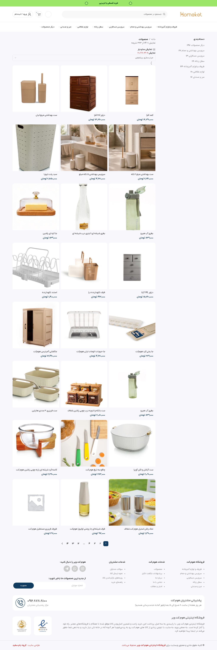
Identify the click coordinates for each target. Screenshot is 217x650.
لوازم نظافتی (198, 71)
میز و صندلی (198, 77)
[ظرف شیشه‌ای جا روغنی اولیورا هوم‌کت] (84, 502)
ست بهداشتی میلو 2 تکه (142, 174)
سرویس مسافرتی (196, 55)
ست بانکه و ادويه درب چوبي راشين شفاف (86, 410)
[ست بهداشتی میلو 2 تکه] (132, 147)
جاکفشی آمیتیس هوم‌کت (45, 351)
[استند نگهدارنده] (36, 266)
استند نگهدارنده (49, 292)
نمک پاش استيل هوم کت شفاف (138, 528)
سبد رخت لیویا (50, 174)
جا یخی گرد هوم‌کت (144, 351)
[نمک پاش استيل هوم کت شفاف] (132, 502)
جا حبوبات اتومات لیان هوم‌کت (90, 351)
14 (67, 543)
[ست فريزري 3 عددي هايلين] (36, 384)
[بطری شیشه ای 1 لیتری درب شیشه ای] (84, 207)
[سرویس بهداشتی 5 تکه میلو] (84, 147)
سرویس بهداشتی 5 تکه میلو (92, 174)
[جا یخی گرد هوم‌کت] (132, 325)
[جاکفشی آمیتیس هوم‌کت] (36, 325)
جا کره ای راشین (50, 233)
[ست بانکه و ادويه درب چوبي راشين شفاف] (84, 384)
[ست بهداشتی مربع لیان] (36, 88)
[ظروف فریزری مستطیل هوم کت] (36, 502)
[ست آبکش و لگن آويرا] (132, 443)
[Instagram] (82, 569)
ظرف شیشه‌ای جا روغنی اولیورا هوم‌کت (87, 528)
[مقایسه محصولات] (48, 14)
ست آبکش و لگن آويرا (143, 469)
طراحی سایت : (26, 645)
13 (73, 543)
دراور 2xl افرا (99, 115)
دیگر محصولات (197, 45)
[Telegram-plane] (67, 569)
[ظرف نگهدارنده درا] (84, 266)
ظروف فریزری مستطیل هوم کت (42, 528)
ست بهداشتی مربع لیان (46, 115)
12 (78, 543)
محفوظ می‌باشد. (143, 645)
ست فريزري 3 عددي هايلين (44, 410)
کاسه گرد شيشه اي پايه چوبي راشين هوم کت (36, 469)
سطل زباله (199, 61)
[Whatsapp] (75, 569)
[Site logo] (191, 14)
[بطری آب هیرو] (132, 207)
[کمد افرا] (132, 88)
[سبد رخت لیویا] (36, 147)
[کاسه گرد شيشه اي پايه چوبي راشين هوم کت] (36, 443)
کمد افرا (149, 115)
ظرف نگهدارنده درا (96, 292)
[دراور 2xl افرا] (84, 88)
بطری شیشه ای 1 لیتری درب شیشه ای (88, 233)
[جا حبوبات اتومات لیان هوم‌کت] (84, 325)
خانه (153, 39)
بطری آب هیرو (147, 233)
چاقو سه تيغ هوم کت (95, 469)
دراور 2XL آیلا (147, 292)
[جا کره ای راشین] (36, 207)
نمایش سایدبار (145, 49)
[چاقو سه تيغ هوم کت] (84, 443)
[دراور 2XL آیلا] (132, 266)
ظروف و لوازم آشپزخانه (194, 66)
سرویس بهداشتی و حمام (193, 50)
